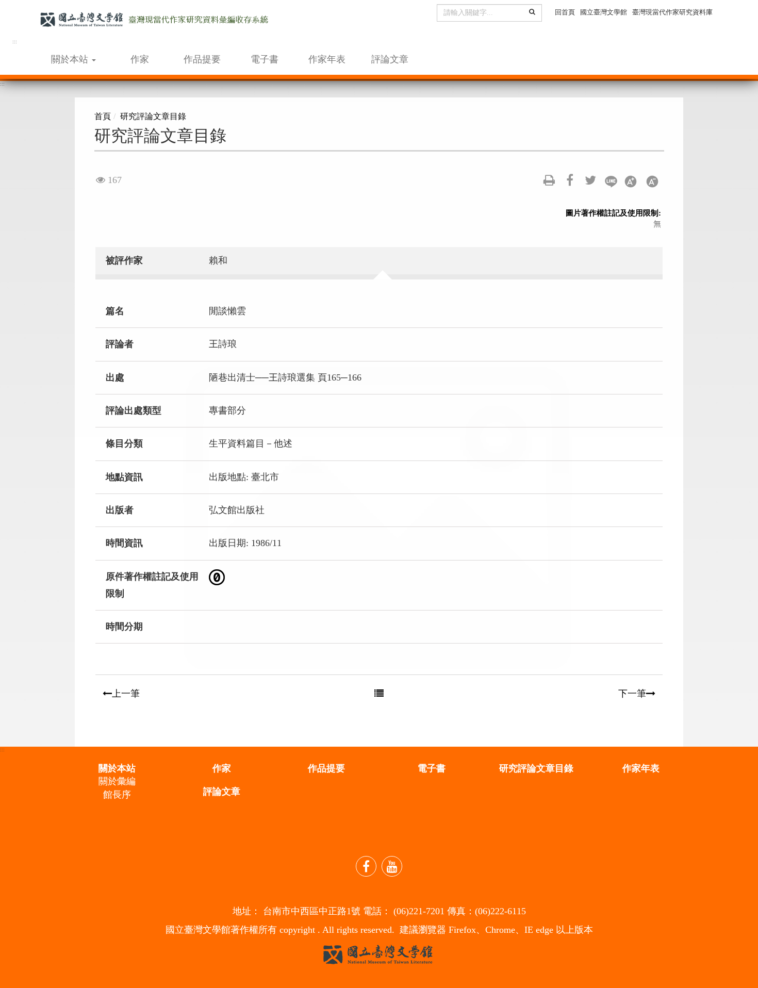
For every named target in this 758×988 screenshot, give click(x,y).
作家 (139, 59)
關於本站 (117, 768)
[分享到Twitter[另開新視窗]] (590, 180)
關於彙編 (117, 781)
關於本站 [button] (71, 59)
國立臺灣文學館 (603, 12)
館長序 (117, 794)
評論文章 (389, 59)
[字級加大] (631, 183)
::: (14, 41)
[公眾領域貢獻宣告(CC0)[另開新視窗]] (217, 576)
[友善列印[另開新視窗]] (549, 180)
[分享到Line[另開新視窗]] (611, 183)
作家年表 (326, 59)
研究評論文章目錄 (153, 116)
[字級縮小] (652, 183)
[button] (532, 11)
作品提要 (202, 59)
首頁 (102, 116)
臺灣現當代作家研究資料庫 (672, 12)
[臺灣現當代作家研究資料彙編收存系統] (154, 27)
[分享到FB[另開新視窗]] (569, 180)
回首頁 (565, 12)
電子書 (264, 59)
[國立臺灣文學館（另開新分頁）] (378, 954)
